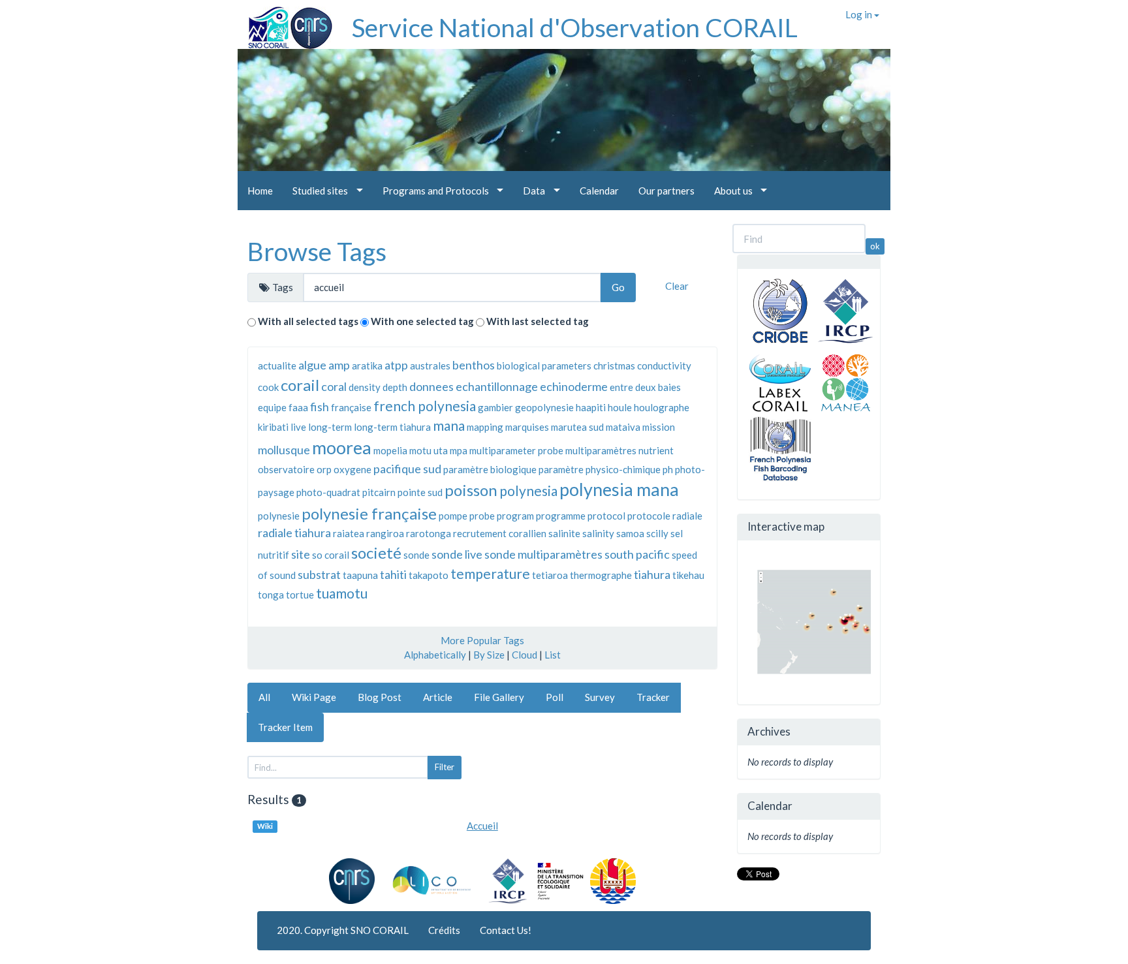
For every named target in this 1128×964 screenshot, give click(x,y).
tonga (271, 594)
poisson (471, 489)
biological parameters (544, 365)
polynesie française (369, 513)
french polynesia (424, 405)
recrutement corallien (499, 533)
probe (482, 515)
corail (300, 384)
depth (395, 387)
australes (430, 365)
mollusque (284, 450)
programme (561, 515)
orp (324, 469)
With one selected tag (422, 321)
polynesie (279, 515)
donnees (431, 386)
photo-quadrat (328, 492)
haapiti (591, 407)
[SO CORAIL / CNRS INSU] (285, 23)
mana (449, 425)
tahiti (393, 574)
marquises (527, 427)
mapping (485, 427)
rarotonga (428, 533)
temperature (490, 573)
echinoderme (574, 386)
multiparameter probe (516, 450)
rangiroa (385, 533)
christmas (614, 365)
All (264, 697)
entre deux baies (645, 387)
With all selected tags (308, 321)
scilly (657, 533)
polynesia (528, 490)
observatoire (286, 469)
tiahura (652, 574)
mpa (458, 450)
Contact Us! (505, 930)
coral (334, 386)
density (365, 387)
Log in (859, 14)
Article (437, 697)
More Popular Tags (482, 640)
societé (376, 552)
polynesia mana (619, 489)
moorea (341, 447)
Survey (600, 697)
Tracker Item (285, 727)
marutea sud (577, 427)
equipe (272, 407)
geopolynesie (544, 407)
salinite (564, 533)
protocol (606, 515)
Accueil (482, 826)
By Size (489, 655)
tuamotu (342, 593)
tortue (300, 594)
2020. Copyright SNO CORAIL (343, 930)
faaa (298, 407)
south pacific (637, 554)
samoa (630, 533)
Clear (677, 286)
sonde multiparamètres (543, 554)
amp (339, 365)
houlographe (661, 407)
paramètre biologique (490, 469)
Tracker (653, 697)
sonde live (456, 554)
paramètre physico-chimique (600, 469)
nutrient (656, 450)
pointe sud (420, 492)
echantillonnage (497, 386)
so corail (330, 555)
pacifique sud (407, 468)
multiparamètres (600, 450)
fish (319, 406)
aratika (367, 365)
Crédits (444, 930)
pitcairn (379, 492)
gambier (495, 407)
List (552, 655)
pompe (453, 515)
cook (268, 387)
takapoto (428, 575)
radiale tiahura (294, 532)
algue (312, 365)
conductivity (664, 365)
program (515, 515)
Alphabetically (435, 655)
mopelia (390, 450)
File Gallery (499, 697)
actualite (277, 365)
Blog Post (379, 697)
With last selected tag (537, 321)
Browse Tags (316, 251)
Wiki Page (314, 697)
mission (658, 427)
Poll (554, 697)
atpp (396, 365)
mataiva (623, 427)
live (298, 427)
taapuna (360, 575)
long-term (330, 427)
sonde (416, 555)
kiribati (273, 427)
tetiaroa (550, 575)
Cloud (524, 655)
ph (668, 469)
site (300, 554)
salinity (598, 533)
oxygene (352, 469)
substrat (319, 574)
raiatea (348, 533)
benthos (473, 365)
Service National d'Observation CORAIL (575, 27)
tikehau (688, 575)
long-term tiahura (392, 427)
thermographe (601, 575)
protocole (648, 515)
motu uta (428, 450)
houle (620, 407)
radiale (687, 515)
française (351, 407)
